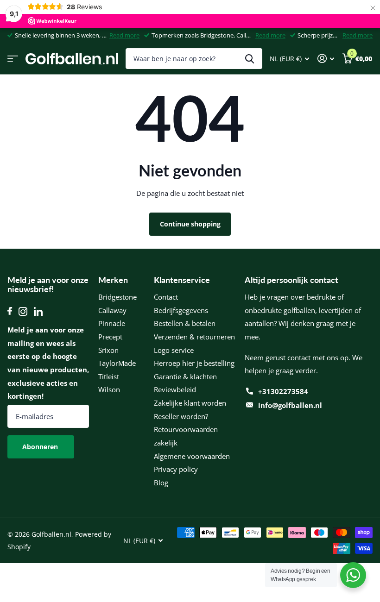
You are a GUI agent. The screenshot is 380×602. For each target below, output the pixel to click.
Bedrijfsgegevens (181, 310)
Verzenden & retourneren (194, 336)
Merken (113, 280)
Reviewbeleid (175, 389)
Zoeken (249, 58)
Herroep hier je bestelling (194, 363)
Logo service (174, 350)
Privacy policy (176, 469)
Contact (166, 296)
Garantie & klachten (185, 376)
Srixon (108, 350)
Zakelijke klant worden (190, 403)
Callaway (112, 310)
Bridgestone (117, 296)
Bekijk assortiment (12, 59)
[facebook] (9, 311)
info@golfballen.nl (290, 405)
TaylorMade (117, 363)
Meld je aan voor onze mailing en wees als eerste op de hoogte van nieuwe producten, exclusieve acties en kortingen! (48, 363)
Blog (161, 482)
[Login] (326, 58)
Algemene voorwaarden (192, 456)
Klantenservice (182, 280)
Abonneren (41, 446)
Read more (124, 35)
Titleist (108, 376)
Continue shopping (190, 223)
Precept (110, 336)
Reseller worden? (181, 416)
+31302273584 (283, 391)
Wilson (109, 389)
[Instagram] (23, 311)
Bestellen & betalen (184, 323)
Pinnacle (111, 323)
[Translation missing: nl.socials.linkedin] (38, 311)
